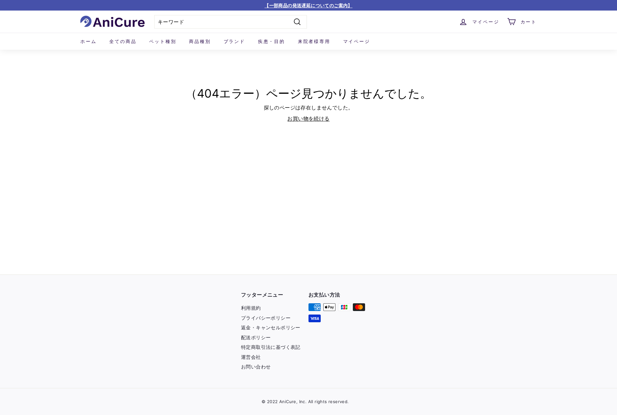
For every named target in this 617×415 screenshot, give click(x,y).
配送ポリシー (256, 337)
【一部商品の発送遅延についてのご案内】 (308, 5)
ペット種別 (162, 41)
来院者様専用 (314, 41)
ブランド (234, 41)
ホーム (88, 41)
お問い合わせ (256, 367)
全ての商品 (122, 41)
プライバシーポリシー (266, 318)
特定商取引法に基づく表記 (270, 347)
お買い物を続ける (308, 118)
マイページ (356, 41)
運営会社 (251, 357)
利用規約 (251, 308)
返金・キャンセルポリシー (270, 327)
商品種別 (199, 41)
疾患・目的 (271, 41)
